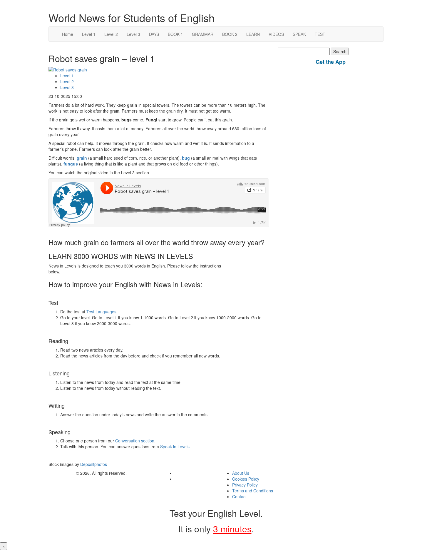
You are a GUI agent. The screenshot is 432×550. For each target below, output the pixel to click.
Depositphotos (93, 464)
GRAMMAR (202, 34)
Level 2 (111, 34)
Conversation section (134, 441)
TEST (320, 34)
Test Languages (101, 312)
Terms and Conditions (252, 491)
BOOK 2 (229, 34)
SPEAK (299, 34)
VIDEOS (276, 34)
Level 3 (133, 34)
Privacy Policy (245, 485)
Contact (239, 496)
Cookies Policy (245, 479)
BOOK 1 (175, 34)
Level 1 (89, 34)
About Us (240, 473)
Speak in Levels (175, 446)
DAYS (154, 34)
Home (67, 34)
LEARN (253, 34)
